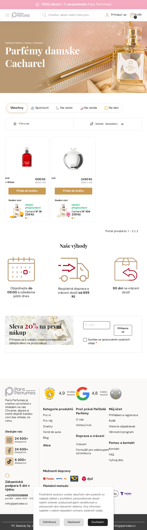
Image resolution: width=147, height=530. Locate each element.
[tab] (26, 218)
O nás (80, 419)
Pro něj (47, 421)
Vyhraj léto (116, 460)
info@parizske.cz (124, 526)
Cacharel (33, 211)
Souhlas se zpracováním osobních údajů (109, 341)
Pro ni (47, 415)
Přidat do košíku (27, 191)
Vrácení (81, 444)
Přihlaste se (123, 330)
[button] (17, 108)
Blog (46, 438)
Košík (112, 421)
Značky (28, 43)
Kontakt (114, 449)
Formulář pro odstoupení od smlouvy (92, 452)
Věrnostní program (121, 432)
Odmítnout (49, 522)
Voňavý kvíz (83, 425)
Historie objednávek (122, 426)
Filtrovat (24, 124)
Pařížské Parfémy (14, 43)
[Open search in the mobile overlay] (67, 15)
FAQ (111, 454)
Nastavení (74, 522)
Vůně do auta (52, 432)
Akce (47, 445)
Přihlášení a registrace (123, 415)
